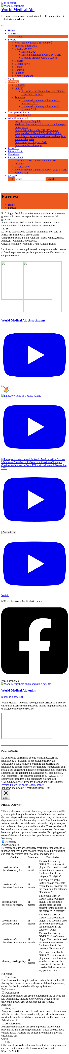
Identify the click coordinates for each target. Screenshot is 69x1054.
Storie (11, 78)
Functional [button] (7, 973)
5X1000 (12, 175)
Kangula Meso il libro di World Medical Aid (38, 133)
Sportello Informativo (26, 45)
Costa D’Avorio (23, 48)
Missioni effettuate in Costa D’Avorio (41, 54)
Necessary (10, 841)
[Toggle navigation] (2, 25)
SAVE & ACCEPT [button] (11, 1051)
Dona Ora (13, 148)
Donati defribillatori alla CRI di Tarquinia (36, 130)
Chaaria (19, 60)
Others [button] (4, 1038)
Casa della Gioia (23, 115)
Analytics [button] (6, 1004)
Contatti (19, 36)
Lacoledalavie (22, 166)
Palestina (19, 72)
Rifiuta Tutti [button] (43, 787)
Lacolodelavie (22, 63)
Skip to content (9, 2)
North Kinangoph (24, 75)
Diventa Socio (15, 151)
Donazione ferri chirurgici (28, 145)
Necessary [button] (6, 838)
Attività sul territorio (18, 118)
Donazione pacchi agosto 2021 (31, 142)
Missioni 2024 (29, 51)
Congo (18, 66)
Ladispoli (20, 84)
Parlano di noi (15, 157)
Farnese (19, 88)
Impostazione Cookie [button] (12, 787)
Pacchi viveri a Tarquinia (28, 121)
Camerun (19, 69)
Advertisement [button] (9, 1020)
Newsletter (13, 154)
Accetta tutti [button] (31, 787)
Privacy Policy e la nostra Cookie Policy (22, 784)
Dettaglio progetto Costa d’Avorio (39, 57)
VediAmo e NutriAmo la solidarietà (33, 42)
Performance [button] (8, 989)
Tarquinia (20, 97)
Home (11, 30)
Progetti (12, 39)
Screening (13, 81)
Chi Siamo (13, 33)
